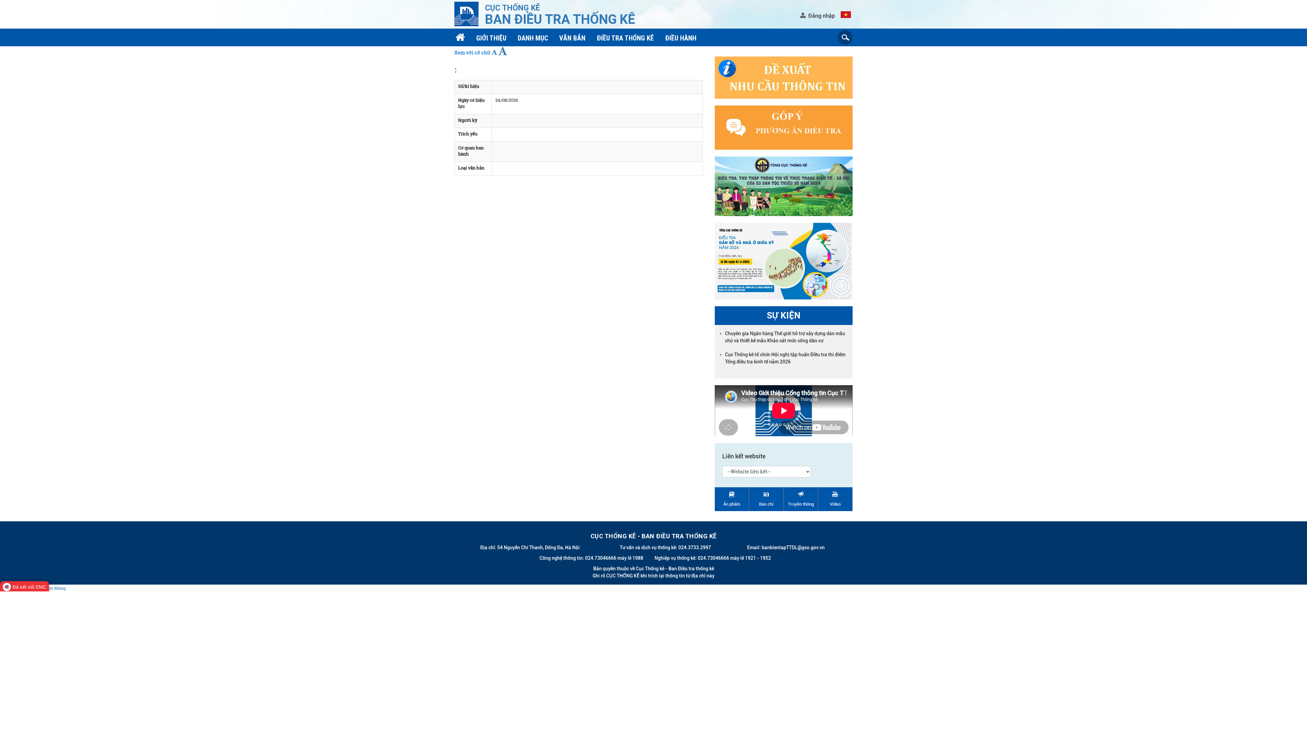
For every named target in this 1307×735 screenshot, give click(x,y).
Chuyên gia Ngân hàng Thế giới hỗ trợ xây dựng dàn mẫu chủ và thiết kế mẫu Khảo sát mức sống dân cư (785, 337)
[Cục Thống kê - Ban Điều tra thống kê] (466, 13)
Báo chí (766, 504)
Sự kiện (784, 315)
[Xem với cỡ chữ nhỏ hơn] (494, 52)
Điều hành (680, 38)
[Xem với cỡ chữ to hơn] (502, 51)
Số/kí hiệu (468, 86)
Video (835, 504)
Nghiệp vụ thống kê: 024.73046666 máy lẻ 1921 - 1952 (713, 558)
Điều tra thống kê (625, 38)
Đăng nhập (821, 16)
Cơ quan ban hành (471, 151)
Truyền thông (801, 504)
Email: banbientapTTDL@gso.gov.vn (786, 547)
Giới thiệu (491, 38)
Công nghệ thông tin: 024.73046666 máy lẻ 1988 (591, 558)
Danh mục (533, 38)
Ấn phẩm (731, 504)
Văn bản (572, 38)
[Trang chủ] (461, 38)
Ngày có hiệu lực (471, 103)
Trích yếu (468, 134)
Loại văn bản (471, 168)
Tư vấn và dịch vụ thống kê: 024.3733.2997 (665, 547)
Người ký (467, 120)
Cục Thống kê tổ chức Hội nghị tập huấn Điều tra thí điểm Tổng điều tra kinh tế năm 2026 (785, 358)
